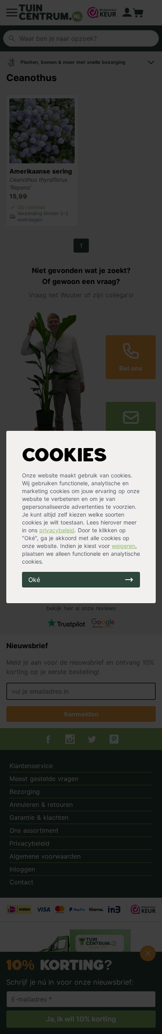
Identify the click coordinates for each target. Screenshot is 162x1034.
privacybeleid (56, 530)
